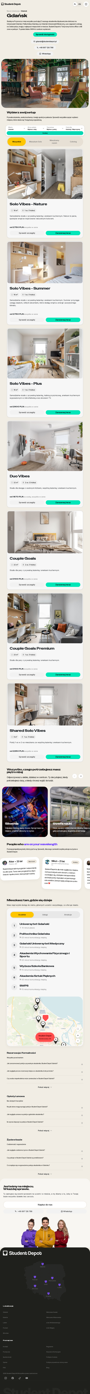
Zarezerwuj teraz (63, 233)
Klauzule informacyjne (53, 1352)
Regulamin (49, 1346)
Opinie (5, 1362)
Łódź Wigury (50, 1328)
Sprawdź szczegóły (27, 233)
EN (79, 4)
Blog (47, 1367)
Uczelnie (22, 915)
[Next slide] (80, 776)
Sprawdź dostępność (45, 34)
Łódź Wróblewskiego (53, 1322)
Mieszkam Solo (35, 142)
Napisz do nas (45, 1204)
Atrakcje (68, 915)
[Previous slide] (74, 776)
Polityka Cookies (51, 1357)
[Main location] (78, 1029)
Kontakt (5, 1346)
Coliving (73, 142)
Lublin (5, 1322)
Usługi (45, 915)
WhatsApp (46, 54)
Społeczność (7, 1357)
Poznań (5, 1328)
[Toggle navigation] (86, 4)
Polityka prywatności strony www (57, 1362)
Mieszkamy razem (54, 141)
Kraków (5, 1317)
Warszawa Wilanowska (53, 1317)
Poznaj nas (6, 1352)
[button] (45, 1018)
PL (75, 4)
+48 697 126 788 (46, 47)
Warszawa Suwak (52, 1312)
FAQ (4, 1367)
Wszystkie (16, 142)
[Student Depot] (22, 1253)
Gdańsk (5, 1312)
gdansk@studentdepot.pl (46, 41)
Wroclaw (6, 1333)
